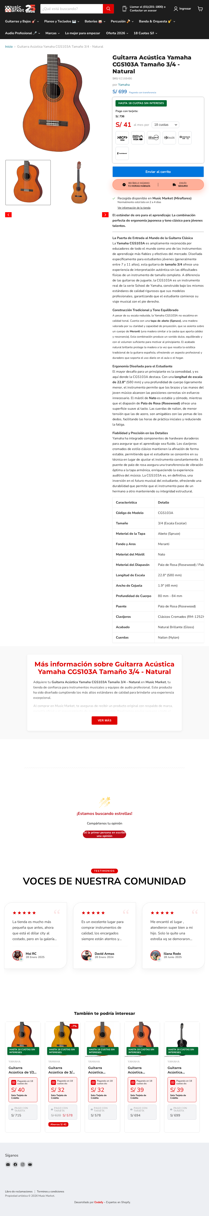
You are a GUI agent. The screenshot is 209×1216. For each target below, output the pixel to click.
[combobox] (71, 8)
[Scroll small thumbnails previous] (8, 215)
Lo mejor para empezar (82, 33)
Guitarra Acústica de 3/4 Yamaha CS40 (61, 1070)
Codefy (99, 1202)
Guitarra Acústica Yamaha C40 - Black (180, 1070)
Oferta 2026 (116, 33)
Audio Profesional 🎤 (21, 33)
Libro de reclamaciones (18, 1191)
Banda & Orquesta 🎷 (156, 21)
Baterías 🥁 (94, 21)
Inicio (9, 46)
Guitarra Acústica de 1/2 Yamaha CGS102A (21, 1070)
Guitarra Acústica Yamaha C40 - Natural (100, 1070)
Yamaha (124, 84)
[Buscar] (108, 8)
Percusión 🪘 (121, 21)
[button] (28, 182)
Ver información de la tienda (134, 207)
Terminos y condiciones (50, 1191)
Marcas (51, 33)
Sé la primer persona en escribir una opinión (104, 834)
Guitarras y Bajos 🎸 (21, 21)
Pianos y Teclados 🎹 (60, 21)
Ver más (104, 720)
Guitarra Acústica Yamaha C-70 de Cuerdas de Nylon (142, 1070)
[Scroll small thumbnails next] (105, 215)
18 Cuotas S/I (144, 33)
